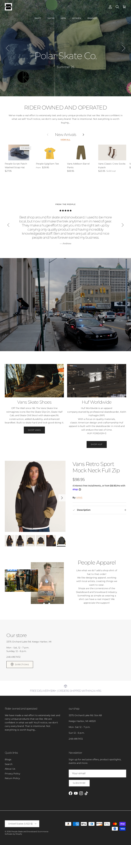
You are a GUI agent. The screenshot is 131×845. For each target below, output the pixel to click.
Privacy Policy (12, 773)
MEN (63, 18)
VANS (79, 497)
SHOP (65, 67)
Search (8, 764)
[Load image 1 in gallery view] (35, 496)
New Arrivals (65, 134)
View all (65, 140)
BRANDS (92, 18)
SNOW (50, 18)
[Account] (109, 7)
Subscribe (79, 783)
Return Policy (12, 778)
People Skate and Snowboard (24, 831)
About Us (10, 768)
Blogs (8, 759)
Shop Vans (34, 430)
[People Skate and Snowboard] (8, 6)
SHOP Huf (97, 444)
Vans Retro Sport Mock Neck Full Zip (96, 467)
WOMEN (76, 18)
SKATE (38, 18)
